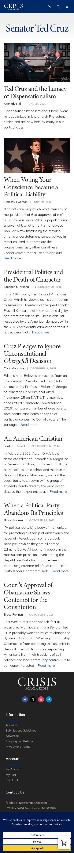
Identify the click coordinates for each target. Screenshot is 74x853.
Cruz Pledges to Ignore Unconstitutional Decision (32, 353)
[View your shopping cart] (49, 6)
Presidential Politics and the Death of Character (33, 275)
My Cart (11, 775)
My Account (14, 769)
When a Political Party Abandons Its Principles (33, 509)
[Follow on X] (33, 699)
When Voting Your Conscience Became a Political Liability (31, 187)
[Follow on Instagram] (41, 699)
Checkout (12, 780)
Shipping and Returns (20, 741)
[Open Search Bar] (58, 6)
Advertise (12, 736)
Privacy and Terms (18, 746)
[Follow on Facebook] (25, 699)
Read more (12, 258)
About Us (12, 725)
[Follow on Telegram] (49, 699)
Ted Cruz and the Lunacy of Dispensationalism (35, 92)
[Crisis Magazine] (13, 6)
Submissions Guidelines (21, 730)
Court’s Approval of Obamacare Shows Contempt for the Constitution (28, 596)
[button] (64, 842)
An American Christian (33, 438)
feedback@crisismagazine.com (26, 803)
